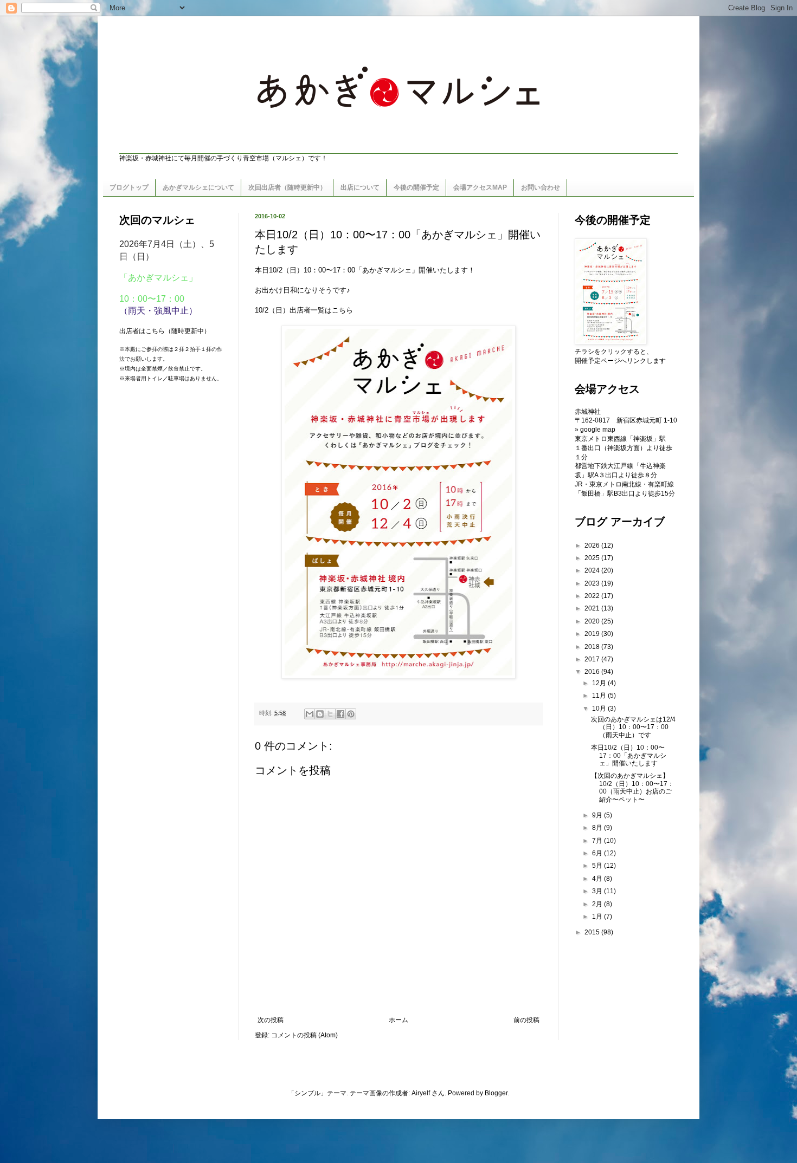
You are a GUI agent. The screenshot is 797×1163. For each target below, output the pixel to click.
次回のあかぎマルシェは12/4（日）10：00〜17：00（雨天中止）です (633, 727)
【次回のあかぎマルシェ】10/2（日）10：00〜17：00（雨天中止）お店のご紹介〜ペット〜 (632, 787)
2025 (592, 558)
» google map (595, 429)
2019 (592, 634)
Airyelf (421, 1093)
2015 (592, 932)
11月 (600, 695)
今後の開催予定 (416, 187)
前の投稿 (526, 1020)
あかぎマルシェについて (198, 187)
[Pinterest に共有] (350, 714)
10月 (600, 708)
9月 (598, 815)
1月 (598, 916)
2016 (592, 671)
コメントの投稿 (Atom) (304, 1035)
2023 (592, 583)
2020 (592, 621)
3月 (598, 891)
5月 (598, 865)
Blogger (496, 1093)
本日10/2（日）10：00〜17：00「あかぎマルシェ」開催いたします (628, 755)
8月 (598, 827)
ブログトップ (129, 187)
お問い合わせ (540, 187)
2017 (592, 659)
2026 (592, 545)
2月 (598, 904)
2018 (592, 647)
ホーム (398, 1020)
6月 (598, 853)
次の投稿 (271, 1020)
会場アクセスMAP (480, 187)
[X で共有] (330, 714)
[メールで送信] (309, 714)
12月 (600, 683)
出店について (360, 187)
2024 (592, 570)
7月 (598, 840)
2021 (592, 608)
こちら (342, 310)
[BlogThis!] (319, 714)
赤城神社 (588, 411)
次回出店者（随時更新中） (287, 187)
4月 (598, 878)
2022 (592, 596)
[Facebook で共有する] (340, 714)
